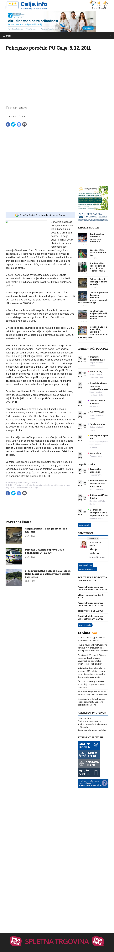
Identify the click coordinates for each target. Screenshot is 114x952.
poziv (61, 485)
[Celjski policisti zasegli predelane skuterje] (14, 543)
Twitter (13, 124)
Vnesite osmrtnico (87, 569)
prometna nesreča (22, 487)
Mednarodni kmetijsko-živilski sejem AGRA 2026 (99, 513)
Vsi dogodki (84, 525)
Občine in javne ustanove (89, 721)
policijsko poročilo (50, 485)
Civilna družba (84, 718)
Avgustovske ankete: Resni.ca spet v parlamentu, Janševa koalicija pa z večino (91, 702)
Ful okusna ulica (98, 424)
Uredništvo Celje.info (18, 108)
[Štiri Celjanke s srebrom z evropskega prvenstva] (82, 237)
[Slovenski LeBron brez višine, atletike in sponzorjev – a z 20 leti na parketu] (82, 330)
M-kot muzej (96, 371)
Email (24, 124)
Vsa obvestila (85, 625)
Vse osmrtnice (85, 565)
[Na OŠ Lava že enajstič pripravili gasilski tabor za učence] (82, 314)
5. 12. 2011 (12, 485)
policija (39, 485)
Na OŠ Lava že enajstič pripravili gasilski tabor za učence (98, 315)
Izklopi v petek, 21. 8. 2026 (90, 611)
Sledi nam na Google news (19, 124)
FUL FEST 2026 (97, 412)
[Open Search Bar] (110, 35)
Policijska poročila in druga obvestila (23, 482)
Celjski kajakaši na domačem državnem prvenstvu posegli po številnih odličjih (93, 297)
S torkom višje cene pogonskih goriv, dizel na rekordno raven (97, 267)
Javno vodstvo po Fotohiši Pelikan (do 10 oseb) (98, 483)
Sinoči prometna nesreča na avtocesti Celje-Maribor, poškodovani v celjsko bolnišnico (48, 573)
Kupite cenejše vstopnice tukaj (92, 730)
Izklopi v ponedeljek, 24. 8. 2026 (91, 596)
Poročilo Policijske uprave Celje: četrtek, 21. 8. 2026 (90, 604)
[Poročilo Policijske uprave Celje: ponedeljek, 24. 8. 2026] (14, 564)
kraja (19, 485)
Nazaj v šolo (95, 453)
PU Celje (34, 487)
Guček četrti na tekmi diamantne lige (98, 252)
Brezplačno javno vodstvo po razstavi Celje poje (99, 386)
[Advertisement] (40, 197)
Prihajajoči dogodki (93, 348)
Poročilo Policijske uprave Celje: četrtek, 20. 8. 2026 (90, 617)
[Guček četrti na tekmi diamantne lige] (82, 253)
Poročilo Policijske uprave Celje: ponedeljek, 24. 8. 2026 (44, 551)
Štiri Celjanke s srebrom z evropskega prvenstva (97, 238)
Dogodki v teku (86, 464)
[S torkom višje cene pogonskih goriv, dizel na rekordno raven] (82, 267)
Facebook (8, 124)
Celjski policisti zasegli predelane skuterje (46, 530)
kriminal (25, 485)
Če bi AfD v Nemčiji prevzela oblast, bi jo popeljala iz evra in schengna (92, 684)
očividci (32, 485)
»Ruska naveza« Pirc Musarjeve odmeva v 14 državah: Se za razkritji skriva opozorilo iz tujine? (93, 648)
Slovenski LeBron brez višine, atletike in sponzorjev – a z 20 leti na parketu (93, 332)
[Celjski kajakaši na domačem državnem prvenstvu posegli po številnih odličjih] (82, 296)
